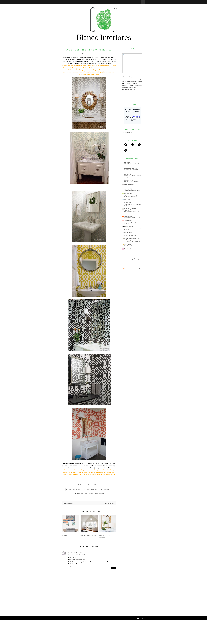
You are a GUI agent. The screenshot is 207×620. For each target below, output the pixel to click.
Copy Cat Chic (128, 189)
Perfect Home (128, 216)
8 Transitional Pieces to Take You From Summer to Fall (132, 164)
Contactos (94, 2)
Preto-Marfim (128, 244)
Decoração (91, 493)
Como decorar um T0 (130, 186)
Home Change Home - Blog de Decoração (132, 239)
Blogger (138, 259)
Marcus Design (128, 226)
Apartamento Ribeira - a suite (132, 217)
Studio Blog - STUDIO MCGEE (130, 209)
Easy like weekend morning (131, 245)
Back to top (140, 618)
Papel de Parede (99, 493)
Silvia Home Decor (75, 552)
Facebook (126, 147)
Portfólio (71, 2)
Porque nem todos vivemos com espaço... (89, 535)
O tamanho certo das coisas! (70, 535)
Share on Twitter (92, 489)
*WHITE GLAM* (129, 184)
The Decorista (128, 249)
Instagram (132, 147)
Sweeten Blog (128, 174)
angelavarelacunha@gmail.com (130, 92)
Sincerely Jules (128, 180)
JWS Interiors (128, 232)
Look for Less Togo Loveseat (132, 190)
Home (63, 2)
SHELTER (127, 199)
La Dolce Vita (128, 203)
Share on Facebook (74, 489)
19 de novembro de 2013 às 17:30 (76, 554)
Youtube (126, 152)
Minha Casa (85, 2)
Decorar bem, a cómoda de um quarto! (105, 536)
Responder (114, 568)
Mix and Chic (128, 193)
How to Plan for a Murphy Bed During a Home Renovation (132, 176)
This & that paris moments (131, 181)
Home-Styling (128, 220)
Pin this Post (107, 489)
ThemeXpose (74, 618)
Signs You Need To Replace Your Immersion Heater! (131, 195)
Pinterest (139, 147)
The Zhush (127, 162)
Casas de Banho (82, 493)
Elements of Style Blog (130, 168)
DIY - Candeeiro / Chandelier (132, 241)
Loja (78, 2)
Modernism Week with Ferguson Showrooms (130, 234)
